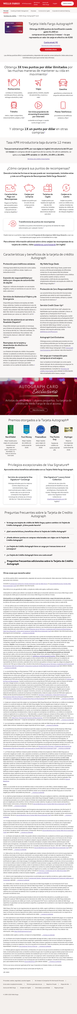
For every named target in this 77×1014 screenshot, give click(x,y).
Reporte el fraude (51, 984)
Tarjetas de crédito (10, 16)
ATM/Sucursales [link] (26, 3)
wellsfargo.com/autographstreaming (44, 656)
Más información (38, 410)
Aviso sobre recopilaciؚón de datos (12, 984)
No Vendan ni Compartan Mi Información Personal (49, 980)
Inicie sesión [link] (67, 3)
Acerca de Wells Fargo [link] (46, 3)
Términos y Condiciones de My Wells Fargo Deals (53, 870)
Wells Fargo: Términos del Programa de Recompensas (27, 718)
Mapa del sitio (65, 984)
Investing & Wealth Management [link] (19, 11)
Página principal (58, 987)
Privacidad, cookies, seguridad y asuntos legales (16, 980)
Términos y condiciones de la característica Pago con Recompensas (25, 698)
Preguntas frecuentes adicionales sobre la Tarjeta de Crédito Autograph (40, 562)
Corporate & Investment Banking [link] (61, 11)
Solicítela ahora (51, 49)
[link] (11, 3)
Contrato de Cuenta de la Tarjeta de (28, 583)
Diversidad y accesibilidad (42, 987)
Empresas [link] (33, 11)
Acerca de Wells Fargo (9, 987)
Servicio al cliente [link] (37, 3)
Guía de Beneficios (29, 961)
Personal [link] (6, 11)
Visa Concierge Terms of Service (28, 946)
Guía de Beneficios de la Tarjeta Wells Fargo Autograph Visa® (50, 804)
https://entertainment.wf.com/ (23, 931)
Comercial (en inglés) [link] (44, 11)
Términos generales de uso (34, 984)
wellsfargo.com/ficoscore (48, 332)
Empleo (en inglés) (25, 987)
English (55, 3)
